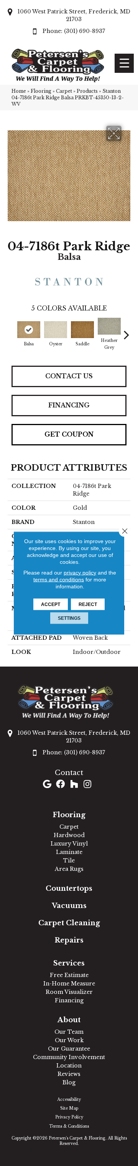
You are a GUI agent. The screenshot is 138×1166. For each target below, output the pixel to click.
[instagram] (87, 785)
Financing (69, 405)
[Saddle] (82, 329)
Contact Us (69, 376)
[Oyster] (55, 329)
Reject (88, 604)
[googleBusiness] (47, 785)
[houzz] (74, 785)
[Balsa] (28, 329)
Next (126, 331)
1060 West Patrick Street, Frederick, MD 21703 (74, 15)
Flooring (41, 91)
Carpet (64, 91)
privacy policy (80, 573)
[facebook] (60, 785)
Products (87, 91)
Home (19, 91)
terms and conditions (58, 579)
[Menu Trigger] (124, 63)
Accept (50, 604)
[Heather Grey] (109, 326)
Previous (11, 331)
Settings (69, 618)
